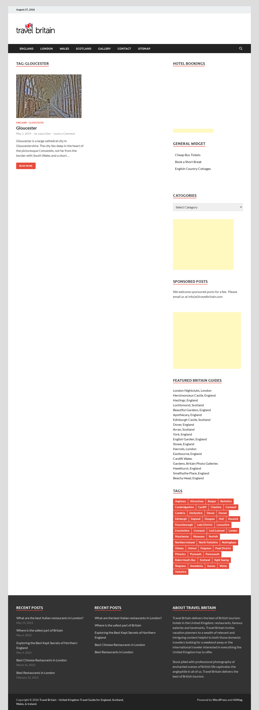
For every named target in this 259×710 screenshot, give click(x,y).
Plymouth (195, 554)
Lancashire (223, 524)
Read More (24, 165)
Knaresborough (184, 524)
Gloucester (36, 122)
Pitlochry (180, 554)
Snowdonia (196, 565)
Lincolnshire (182, 530)
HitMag (237, 699)
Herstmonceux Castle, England (194, 395)
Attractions (197, 501)
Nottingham (229, 542)
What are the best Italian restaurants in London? (49, 618)
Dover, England (183, 424)
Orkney (179, 548)
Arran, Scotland (183, 429)
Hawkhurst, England (187, 468)
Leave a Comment (64, 133)
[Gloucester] (51, 96)
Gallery (104, 48)
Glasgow (210, 518)
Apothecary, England (187, 415)
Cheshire (216, 507)
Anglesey (180, 501)
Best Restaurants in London (35, 673)
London (46, 48)
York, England (182, 434)
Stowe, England (183, 444)
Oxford (192, 548)
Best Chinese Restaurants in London (41, 660)
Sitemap (144, 48)
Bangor (212, 501)
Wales (64, 48)
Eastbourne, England (187, 454)
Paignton (206, 548)
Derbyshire (196, 513)
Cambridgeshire (184, 507)
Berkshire (226, 501)
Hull (221, 518)
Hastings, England (185, 400)
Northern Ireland (185, 542)
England (26, 48)
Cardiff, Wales (182, 458)
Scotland (83, 48)
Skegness (180, 565)
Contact (124, 48)
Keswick (233, 518)
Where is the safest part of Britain (39, 630)
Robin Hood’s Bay (185, 560)
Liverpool (199, 530)
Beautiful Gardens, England (192, 410)
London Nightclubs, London (192, 390)
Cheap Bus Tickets (188, 155)
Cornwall (231, 507)
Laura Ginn (44, 133)
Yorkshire (180, 571)
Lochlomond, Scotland (188, 405)
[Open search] (241, 48)
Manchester (182, 536)
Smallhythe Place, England (191, 473)
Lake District (204, 524)
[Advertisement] (203, 244)
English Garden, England (190, 439)
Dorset (223, 513)
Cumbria (180, 513)
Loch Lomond (216, 530)
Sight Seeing (221, 560)
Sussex (211, 565)
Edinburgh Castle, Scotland (191, 419)
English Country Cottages (193, 169)
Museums (199, 536)
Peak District (223, 548)
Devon (210, 513)
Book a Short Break (188, 162)
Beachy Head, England (188, 478)
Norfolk (213, 536)
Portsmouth (212, 554)
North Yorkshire (208, 542)
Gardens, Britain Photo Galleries (195, 463)
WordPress (220, 699)
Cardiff (202, 507)
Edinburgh (181, 518)
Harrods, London (184, 449)
